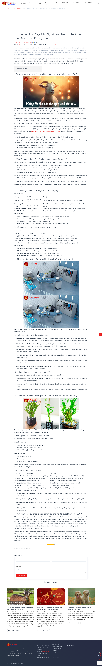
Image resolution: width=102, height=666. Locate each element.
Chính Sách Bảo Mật (57, 646)
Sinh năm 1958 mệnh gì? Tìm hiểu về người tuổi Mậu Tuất (79, 608)
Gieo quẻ (30, 3)
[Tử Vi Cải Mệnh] (9, 3)
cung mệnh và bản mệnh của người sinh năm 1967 (46, 131)
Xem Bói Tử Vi (55, 657)
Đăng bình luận (21, 575)
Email (53, 560)
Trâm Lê (20, 44)
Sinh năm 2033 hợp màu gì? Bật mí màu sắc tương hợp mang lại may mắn (50, 608)
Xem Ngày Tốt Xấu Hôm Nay (62, 3)
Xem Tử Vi (38, 3)
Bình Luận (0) (18, 555)
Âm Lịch (22, 3)
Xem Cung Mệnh (24, 548)
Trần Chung (55, 44)
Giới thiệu (54, 650)
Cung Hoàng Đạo (48, 3)
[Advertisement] (48, 20)
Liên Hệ (54, 653)
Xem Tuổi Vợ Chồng (88, 3)
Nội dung (18, 566)
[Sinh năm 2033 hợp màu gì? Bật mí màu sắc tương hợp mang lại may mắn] (51, 596)
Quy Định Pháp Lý (56, 648)
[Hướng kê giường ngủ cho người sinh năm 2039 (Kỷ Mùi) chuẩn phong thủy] (20, 596)
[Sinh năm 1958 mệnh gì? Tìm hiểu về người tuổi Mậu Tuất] (81, 596)
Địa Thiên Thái (45, 651)
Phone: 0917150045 (57, 655)
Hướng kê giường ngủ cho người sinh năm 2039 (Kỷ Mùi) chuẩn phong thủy (20, 608)
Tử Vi (17, 548)
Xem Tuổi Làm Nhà (76, 3)
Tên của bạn (19, 560)
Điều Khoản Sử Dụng (57, 644)
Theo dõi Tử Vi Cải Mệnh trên (23, 42)
